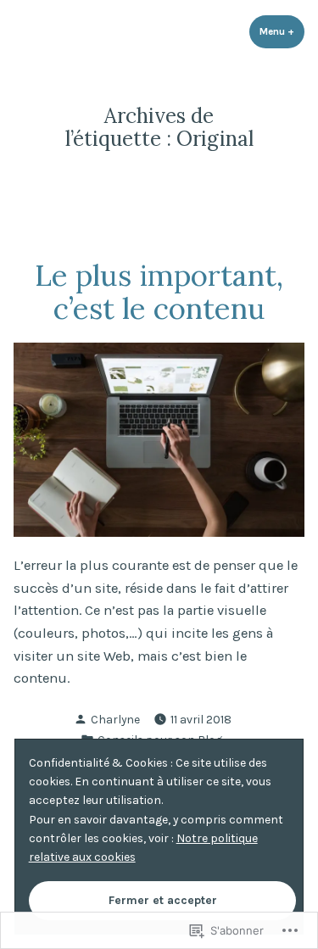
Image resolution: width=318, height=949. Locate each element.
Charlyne (115, 719)
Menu (281, 31)
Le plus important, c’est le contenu (159, 291)
